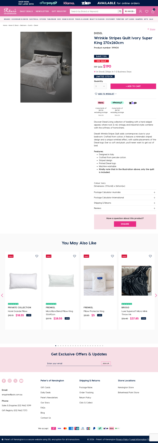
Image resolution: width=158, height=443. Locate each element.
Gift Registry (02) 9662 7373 (14, 410)
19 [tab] (100, 345)
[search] (120, 11)
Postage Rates (85, 387)
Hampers (139, 19)
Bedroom (23, 25)
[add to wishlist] (36, 256)
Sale (151, 19)
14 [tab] (87, 345)
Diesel (36, 25)
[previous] (3, 295)
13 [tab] (85, 345)
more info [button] (101, 115)
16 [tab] (92, 345)
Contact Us (46, 418)
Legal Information (138, 439)
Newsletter (42, 11)
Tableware (51, 19)
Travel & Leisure (82, 19)
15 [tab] (90, 345)
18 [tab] (97, 345)
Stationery (110, 19)
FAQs (43, 407)
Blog (43, 412)
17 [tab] (95, 345)
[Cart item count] (152, 11)
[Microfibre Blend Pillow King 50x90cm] (61, 280)
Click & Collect (86, 402)
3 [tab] (60, 345)
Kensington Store (126, 387)
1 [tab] (55, 345)
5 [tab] (65, 345)
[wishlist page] (146, 11)
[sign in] (140, 11)
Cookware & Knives (19, 19)
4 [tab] (63, 345)
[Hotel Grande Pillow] (23, 280)
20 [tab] (102, 345)
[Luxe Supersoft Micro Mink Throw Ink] (137, 280)
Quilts (30, 25)
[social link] (4, 381)
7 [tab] (70, 345)
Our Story (45, 402)
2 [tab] (58, 345)
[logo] (10, 11)
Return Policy (85, 397)
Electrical (34, 19)
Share (152, 29)
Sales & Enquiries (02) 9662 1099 (16, 405)
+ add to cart (133, 86)
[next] (155, 295)
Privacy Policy (122, 439)
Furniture (120, 19)
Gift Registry (59, 11)
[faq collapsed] (154, 192)
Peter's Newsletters (49, 397)
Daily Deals (26, 11)
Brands (7, 19)
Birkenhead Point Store (128, 392)
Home (5, 25)
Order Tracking (86, 392)
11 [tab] (80, 345)
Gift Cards (129, 19)
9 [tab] (75, 345)
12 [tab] (82, 345)
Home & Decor (68, 19)
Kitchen (43, 19)
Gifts (146, 19)
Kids (59, 19)
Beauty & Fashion (97, 19)
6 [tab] (68, 345)
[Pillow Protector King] (99, 280)
